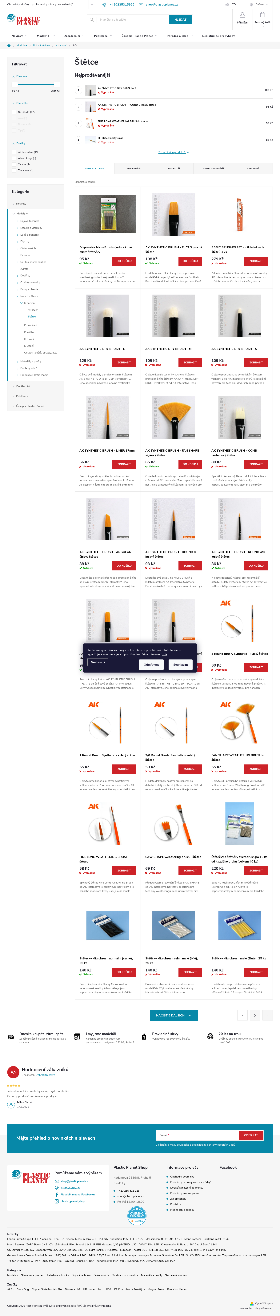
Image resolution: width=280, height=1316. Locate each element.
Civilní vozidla (28, 248)
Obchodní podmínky (18, 4)
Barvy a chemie (29, 289)
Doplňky (25, 275)
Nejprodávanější (213, 168)
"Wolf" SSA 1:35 (149, 1244)
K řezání (29, 339)
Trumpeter (25, 170)
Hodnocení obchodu (182, 1210)
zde (164, 654)
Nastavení (98, 662)
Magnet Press (156, 1289)
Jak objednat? (178, 1199)
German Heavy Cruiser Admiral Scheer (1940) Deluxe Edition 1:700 (46, 1255)
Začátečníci (23, 386)
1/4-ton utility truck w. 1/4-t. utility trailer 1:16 (34, 1261)
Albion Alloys (26, 158)
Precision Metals (177, 1289)
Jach (100, 1289)
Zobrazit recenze (45, 1075)
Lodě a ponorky (29, 235)
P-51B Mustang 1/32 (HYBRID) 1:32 (114, 1244)
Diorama (25, 255)
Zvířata (24, 269)
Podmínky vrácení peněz (184, 1193)
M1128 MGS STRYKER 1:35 (166, 1250)
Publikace (22, 396)
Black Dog (23, 1289)
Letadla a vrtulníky (31, 228)
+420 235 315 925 (128, 1190)
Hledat (180, 20)
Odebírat (251, 1135)
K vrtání (29, 346)
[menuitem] (19, 36)
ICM (108, 1289)
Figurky (24, 241)
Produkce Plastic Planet (34, 375)
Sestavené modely (176, 1275)
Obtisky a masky (30, 282)
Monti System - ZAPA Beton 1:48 (27, 1244)
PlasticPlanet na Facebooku (78, 1194)
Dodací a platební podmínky (186, 1188)
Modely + (22, 213)
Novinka (24, 124)
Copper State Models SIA (47, 1289)
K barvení (29, 303)
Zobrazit (256, 261)
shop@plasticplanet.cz (74, 1181)
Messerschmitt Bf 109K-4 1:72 (164, 1239)
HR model (89, 1289)
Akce (22, 118)
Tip (21, 130)
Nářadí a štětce (29, 296)
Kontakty (175, 1204)
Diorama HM (72, 1289)
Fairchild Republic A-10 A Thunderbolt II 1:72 (91, 1261)
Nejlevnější (134, 168)
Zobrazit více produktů (172, 152)
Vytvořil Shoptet (264, 1303)
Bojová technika (29, 221)
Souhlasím (180, 665)
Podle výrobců (28, 368)
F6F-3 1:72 (136, 1239)
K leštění (29, 332)
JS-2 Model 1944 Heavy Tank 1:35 (205, 1250)
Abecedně (253, 168)
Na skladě (26, 112)
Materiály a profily (30, 361)
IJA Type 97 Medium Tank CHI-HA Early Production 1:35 (94, 1239)
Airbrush (33, 310)
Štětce (32, 316)
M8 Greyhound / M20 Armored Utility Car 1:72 (147, 1261)
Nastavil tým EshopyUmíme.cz (256, 1308)
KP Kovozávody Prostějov (129, 1289)
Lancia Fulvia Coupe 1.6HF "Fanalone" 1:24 (32, 1239)
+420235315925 (70, 1188)
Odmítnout (151, 665)
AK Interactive (28, 152)
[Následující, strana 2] (255, 1015)
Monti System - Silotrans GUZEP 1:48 (206, 1239)
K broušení (30, 325)
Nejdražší (174, 168)
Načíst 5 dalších (170, 1015)
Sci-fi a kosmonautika (33, 262)
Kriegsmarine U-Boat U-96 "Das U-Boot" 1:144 (189, 1244)
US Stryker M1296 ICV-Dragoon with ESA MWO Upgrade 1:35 (44, 1250)
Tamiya (23, 164)
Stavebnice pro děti (32, 1275)
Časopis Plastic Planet (30, 406)
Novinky (21, 203)
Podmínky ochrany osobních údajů (54, 4)
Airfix (10, 1289)
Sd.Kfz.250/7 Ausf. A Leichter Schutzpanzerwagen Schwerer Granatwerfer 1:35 (136, 1255)
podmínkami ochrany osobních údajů (213, 1145)
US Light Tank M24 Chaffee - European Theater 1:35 (116, 1250)
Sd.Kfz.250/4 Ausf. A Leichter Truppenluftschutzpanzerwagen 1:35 (226, 1255)
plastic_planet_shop (73, 1201)
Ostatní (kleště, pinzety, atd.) (41, 352)
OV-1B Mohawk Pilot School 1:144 (70, 1244)
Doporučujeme (94, 168)
